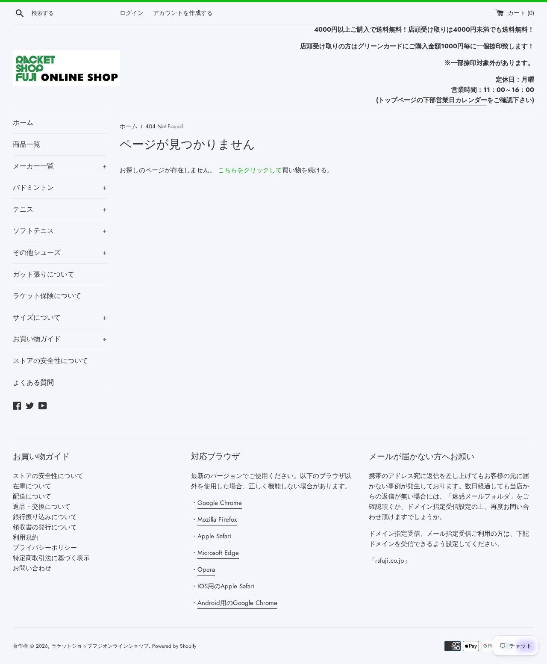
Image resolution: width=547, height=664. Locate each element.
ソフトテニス (60, 231)
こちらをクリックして (250, 170)
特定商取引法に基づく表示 (51, 558)
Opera (206, 569)
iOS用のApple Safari (225, 586)
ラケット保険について (47, 296)
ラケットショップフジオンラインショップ (100, 646)
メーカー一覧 (60, 166)
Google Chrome (219, 503)
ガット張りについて (43, 274)
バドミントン (60, 187)
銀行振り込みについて (45, 517)
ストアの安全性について (50, 361)
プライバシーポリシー (45, 547)
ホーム (23, 122)
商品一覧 (26, 144)
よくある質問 (33, 382)
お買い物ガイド (60, 339)
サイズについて (60, 317)
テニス (60, 209)
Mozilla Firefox (217, 519)
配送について (32, 496)
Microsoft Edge (218, 553)
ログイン (132, 13)
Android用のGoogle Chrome (237, 603)
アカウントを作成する (183, 13)
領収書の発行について (45, 527)
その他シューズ (60, 252)
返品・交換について (42, 506)
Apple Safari (214, 536)
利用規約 (25, 537)
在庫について (32, 486)
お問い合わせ (32, 568)
